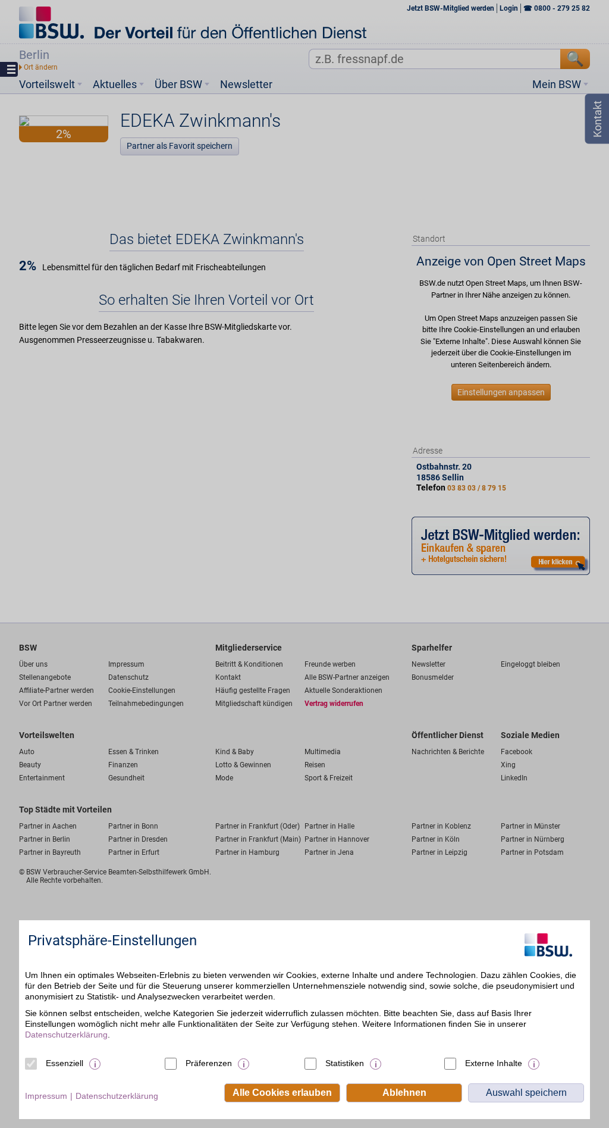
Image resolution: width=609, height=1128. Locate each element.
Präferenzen (209, 1063)
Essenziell (64, 1063)
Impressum (46, 1096)
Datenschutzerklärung (66, 1034)
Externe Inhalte (493, 1063)
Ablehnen (404, 1093)
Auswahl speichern (526, 1093)
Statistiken (344, 1063)
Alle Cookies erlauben (282, 1093)
